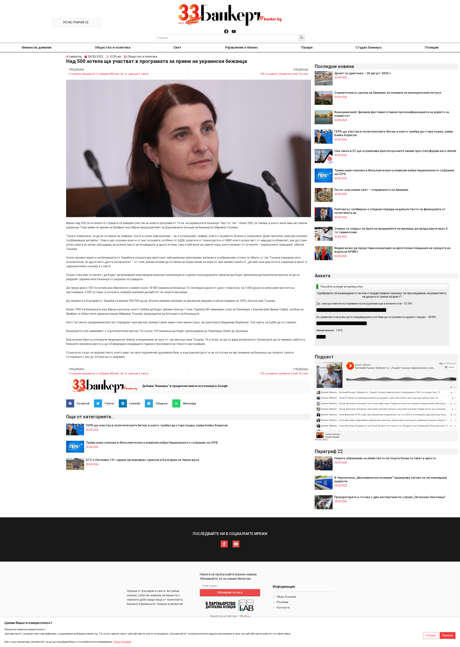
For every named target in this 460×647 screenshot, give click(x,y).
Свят (177, 47)
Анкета (322, 275)
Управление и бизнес (241, 47)
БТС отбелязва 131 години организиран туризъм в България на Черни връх (142, 460)
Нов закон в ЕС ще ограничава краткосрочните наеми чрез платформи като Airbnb (395, 151)
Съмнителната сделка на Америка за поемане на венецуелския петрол (387, 92)
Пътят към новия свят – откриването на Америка (371, 190)
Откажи (431, 635)
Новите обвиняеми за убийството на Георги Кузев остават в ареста (385, 458)
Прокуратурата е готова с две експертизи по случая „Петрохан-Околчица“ (390, 497)
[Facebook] (226, 31)
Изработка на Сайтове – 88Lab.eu (230, 616)
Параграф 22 (329, 451)
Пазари (306, 47)
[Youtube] (234, 31)
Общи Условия (122, 641)
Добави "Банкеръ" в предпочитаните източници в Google (185, 386)
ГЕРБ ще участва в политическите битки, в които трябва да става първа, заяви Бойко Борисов (157, 425)
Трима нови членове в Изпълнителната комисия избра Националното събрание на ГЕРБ (152, 442)
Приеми (447, 635)
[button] (79, 403)
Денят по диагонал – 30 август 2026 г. (363, 73)
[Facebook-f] (224, 544)
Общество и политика (112, 47)
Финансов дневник (37, 47)
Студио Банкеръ (369, 47)
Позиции (431, 47)
